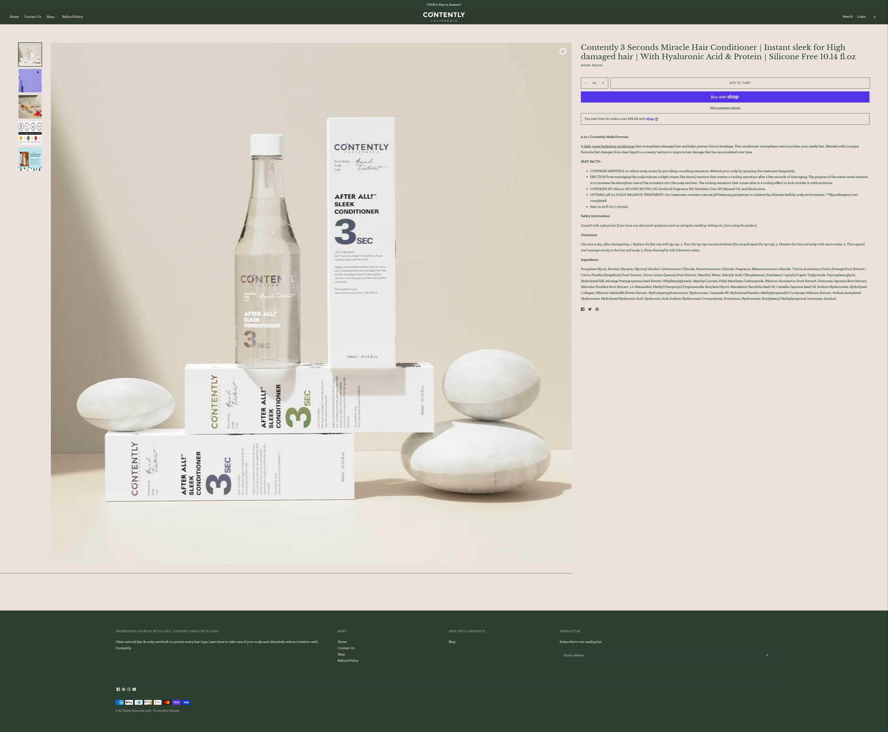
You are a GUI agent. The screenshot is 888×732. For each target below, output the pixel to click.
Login (861, 16)
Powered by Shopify (166, 710)
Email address (573, 649)
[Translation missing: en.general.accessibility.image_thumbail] (30, 54)
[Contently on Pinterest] (123, 690)
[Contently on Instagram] (129, 690)
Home (14, 17)
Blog (452, 642)
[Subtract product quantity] (603, 83)
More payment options (725, 107)
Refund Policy (72, 17)
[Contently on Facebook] (118, 690)
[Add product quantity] (586, 83)
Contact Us (32, 17)
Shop (50, 17)
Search (848, 16)
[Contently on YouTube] (134, 690)
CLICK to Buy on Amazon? (444, 4)
